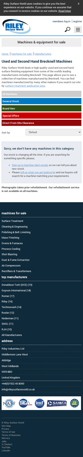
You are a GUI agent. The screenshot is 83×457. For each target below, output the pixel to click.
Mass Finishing (10, 237)
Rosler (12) (8, 312)
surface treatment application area (25, 85)
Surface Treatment (12, 220)
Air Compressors (11, 265)
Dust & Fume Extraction (15, 259)
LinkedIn (6, 450)
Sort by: (6, 132)
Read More (64, 10)
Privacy (5, 428)
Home (5, 53)
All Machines (9, 94)
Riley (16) (7, 301)
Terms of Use (8, 431)
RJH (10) (7, 329)
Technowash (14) (11, 307)
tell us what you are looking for (37, 172)
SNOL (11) (7, 323)
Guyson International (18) (16, 290)
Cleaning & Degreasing (14, 226)
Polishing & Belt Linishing (16, 232)
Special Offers (10, 115)
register (77, 21)
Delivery (6, 438)
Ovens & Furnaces (12, 243)
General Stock (10, 101)
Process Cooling (11, 248)
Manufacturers (42, 53)
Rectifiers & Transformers (16, 271)
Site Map (6, 425)
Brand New (8, 108)
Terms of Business (11, 435)
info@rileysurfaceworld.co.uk (18, 389)
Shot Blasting (9, 254)
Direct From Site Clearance (18, 122)
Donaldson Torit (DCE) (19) (17, 284)
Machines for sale (21, 53)
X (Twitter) (7, 444)
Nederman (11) (10, 318)
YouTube (6, 447)
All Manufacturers (12, 335)
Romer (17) (8, 296)
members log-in (61, 21)
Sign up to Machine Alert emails (30, 165)
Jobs (4, 441)
